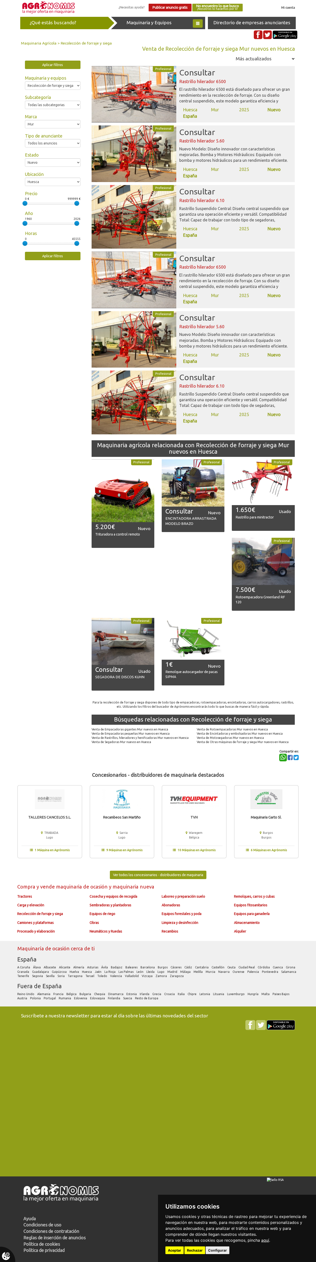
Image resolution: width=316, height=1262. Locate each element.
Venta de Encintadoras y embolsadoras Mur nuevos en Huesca (240, 733)
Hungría (253, 994)
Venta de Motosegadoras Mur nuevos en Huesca (230, 737)
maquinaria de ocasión (82, 886)
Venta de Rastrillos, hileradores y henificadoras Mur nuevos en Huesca (140, 737)
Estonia (132, 994)
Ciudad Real (247, 967)
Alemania (44, 994)
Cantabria (202, 967)
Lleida (150, 971)
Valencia (116, 976)
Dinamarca (116, 994)
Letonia (205, 994)
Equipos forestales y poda (181, 914)
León (140, 971)
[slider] (24, 203)
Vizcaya (147, 976)
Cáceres (176, 967)
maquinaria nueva (133, 886)
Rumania (65, 998)
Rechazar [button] (195, 1250)
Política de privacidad (44, 1250)
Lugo (161, 971)
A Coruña (24, 967)
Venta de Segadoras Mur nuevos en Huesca (121, 742)
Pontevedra (270, 971)
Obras (94, 923)
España (27, 959)
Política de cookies (41, 1243)
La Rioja (110, 971)
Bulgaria (85, 994)
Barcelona (148, 967)
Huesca (87, 971)
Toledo (102, 976)
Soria (61, 976)
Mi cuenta (288, 7)
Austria (22, 998)
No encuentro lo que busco (217, 7)
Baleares (131, 967)
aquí (265, 1240)
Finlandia (114, 998)
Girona (291, 967)
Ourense (239, 971)
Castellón (218, 967)
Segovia (38, 976)
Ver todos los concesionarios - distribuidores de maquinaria (158, 875)
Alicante (65, 967)
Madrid (172, 971)
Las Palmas (126, 971)
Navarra (224, 971)
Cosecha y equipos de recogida (113, 896)
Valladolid (132, 976)
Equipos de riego (102, 914)
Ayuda (29, 1218)
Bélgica (71, 994)
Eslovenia (81, 998)
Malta (265, 994)
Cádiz (188, 967)
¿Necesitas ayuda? (131, 7)
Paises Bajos (281, 994)
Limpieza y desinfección (180, 923)
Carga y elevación (30, 905)
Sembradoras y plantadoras (110, 905)
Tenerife (23, 976)
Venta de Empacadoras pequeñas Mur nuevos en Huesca (131, 733)
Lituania (219, 994)
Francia (58, 994)
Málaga (185, 971)
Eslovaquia (98, 998)
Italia (181, 994)
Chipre (192, 994)
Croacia (170, 994)
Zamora (162, 976)
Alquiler (240, 931)
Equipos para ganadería (252, 914)
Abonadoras (171, 905)
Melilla (198, 971)
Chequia (100, 994)
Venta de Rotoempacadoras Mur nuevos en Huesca (232, 729)
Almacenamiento (247, 923)
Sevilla (50, 976)
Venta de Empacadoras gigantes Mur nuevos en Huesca (130, 729)
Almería (79, 967)
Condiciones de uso (42, 1224)
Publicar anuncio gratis (170, 7)
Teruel (90, 976)
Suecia (128, 998)
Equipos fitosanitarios (250, 905)
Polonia (35, 998)
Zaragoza (177, 976)
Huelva (75, 971)
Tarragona (75, 976)
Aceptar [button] (174, 1250)
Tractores (24, 896)
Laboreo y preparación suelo (183, 896)
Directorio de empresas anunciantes (251, 22)
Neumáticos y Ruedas (106, 931)
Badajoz (117, 967)
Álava (37, 967)
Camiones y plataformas (35, 923)
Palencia (253, 971)
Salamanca (289, 971)
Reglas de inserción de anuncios (54, 1237)
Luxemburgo (236, 994)
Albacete (50, 967)
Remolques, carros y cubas (254, 896)
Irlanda (145, 994)
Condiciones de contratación (51, 1231)
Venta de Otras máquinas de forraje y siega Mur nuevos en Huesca (243, 742)
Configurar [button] (217, 1250)
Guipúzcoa (59, 971)
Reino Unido (26, 994)
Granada (23, 971)
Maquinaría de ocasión (44, 948)
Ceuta (231, 967)
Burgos (163, 967)
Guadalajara (41, 971)
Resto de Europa (147, 998)
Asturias (93, 967)
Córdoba (264, 967)
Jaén (98, 971)
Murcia (211, 971)
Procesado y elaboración (36, 931)
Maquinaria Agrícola (39, 43)
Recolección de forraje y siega (86, 43)
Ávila (105, 967)
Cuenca (278, 967)
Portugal (50, 998)
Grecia (157, 994)
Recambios (170, 931)
